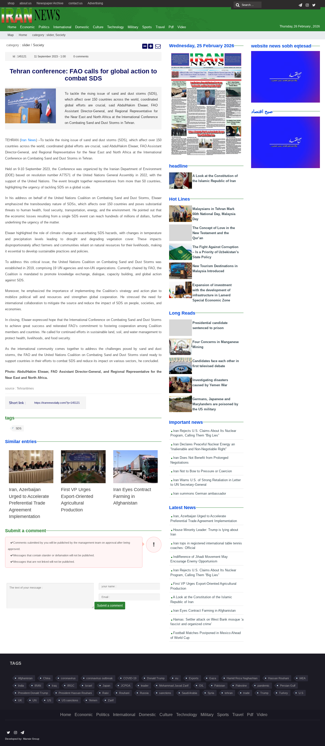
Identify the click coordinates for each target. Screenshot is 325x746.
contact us (76, 3)
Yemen (93, 700)
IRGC (70, 685)
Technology (115, 27)
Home (12, 27)
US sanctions (70, 700)
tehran (229, 692)
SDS (18, 428)
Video (181, 27)
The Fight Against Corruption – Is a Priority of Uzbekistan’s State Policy (215, 252)
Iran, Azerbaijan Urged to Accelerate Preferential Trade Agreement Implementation (29, 503)
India (21, 685)
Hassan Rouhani (278, 678)
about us (25, 3)
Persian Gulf (287, 685)
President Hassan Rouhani (75, 692)
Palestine (241, 685)
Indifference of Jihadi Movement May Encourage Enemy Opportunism (199, 559)
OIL (201, 685)
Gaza (212, 678)
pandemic (263, 685)
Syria (211, 692)
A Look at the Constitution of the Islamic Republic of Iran (201, 599)
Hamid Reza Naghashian (242, 678)
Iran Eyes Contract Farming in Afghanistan (132, 496)
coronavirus (68, 678)
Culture (98, 27)
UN (34, 700)
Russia (144, 692)
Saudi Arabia (189, 692)
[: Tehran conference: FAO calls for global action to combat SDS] (157, 46)
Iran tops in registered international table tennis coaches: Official (206, 545)
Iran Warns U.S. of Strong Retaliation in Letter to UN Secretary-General (205, 482)
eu (176, 678)
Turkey (283, 692)
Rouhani (124, 692)
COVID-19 (129, 678)
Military (133, 27)
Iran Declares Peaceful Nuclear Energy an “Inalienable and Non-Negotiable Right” (202, 446)
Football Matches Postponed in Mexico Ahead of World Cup (205, 635)
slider (50, 35)
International (62, 27)
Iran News (28, 140)
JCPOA (125, 685)
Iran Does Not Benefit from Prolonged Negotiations (199, 460)
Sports (147, 27)
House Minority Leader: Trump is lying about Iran (204, 532)
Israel (88, 685)
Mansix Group (31, 738)
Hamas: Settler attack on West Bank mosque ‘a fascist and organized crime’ (206, 622)
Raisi (105, 692)
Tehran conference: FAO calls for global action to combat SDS (83, 75)
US (49, 700)
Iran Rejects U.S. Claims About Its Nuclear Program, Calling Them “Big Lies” (203, 433)
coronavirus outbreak (99, 678)
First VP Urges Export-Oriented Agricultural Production (203, 586)
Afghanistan (25, 678)
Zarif (110, 700)
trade (246, 692)
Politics (44, 27)
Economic (27, 27)
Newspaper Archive (50, 3)
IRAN (38, 685)
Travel (160, 27)
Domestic (82, 27)
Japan (106, 685)
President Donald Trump (33, 692)
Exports (194, 678)
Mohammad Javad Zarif (173, 685)
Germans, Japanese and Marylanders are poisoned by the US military (215, 404)
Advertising (95, 3)
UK (20, 700)
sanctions (165, 692)
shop (11, 3)
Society (60, 35)
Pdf (171, 27)
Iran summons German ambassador (199, 493)
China (46, 678)
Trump (264, 692)
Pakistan (219, 685)
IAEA (302, 678)
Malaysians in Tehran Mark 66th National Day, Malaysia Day (213, 214)
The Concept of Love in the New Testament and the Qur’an (213, 233)
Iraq (54, 685)
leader (145, 685)
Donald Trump (156, 678)
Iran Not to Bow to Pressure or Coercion (202, 471)
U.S (301, 692)
